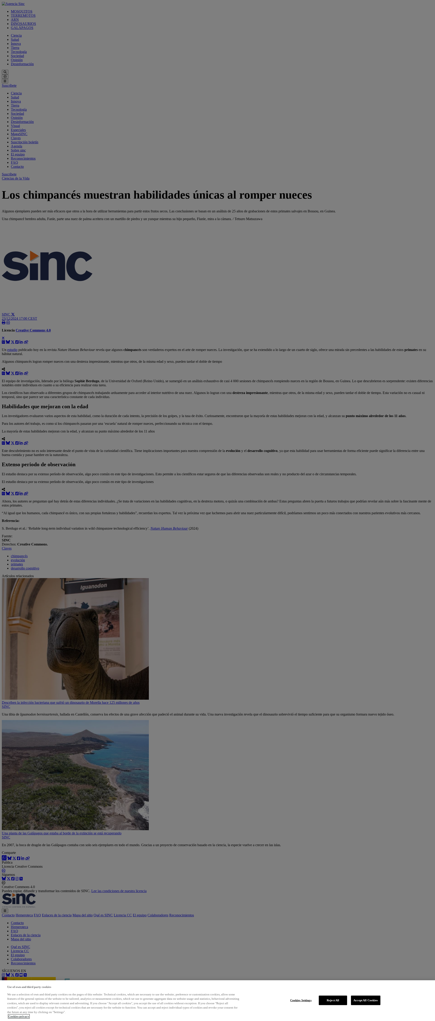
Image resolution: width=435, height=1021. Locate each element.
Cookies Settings (301, 1000)
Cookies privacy (18, 1016)
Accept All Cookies (365, 1000)
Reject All (333, 1000)
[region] (217, 1000)
